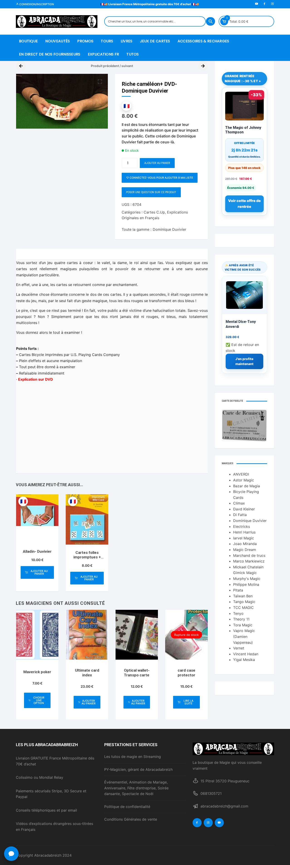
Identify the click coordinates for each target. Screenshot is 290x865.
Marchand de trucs (249, 555)
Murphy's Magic (246, 578)
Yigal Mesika (244, 659)
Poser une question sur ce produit (151, 192)
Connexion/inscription (36, 4)
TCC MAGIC (243, 607)
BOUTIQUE (28, 41)
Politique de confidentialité (127, 806)
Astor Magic (243, 480)
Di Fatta (240, 514)
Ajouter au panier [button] (39, 572)
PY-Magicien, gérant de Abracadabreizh (138, 769)
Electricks (241, 526)
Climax (239, 503)
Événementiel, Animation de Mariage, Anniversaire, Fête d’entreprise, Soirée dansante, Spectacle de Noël (136, 788)
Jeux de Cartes (155, 41)
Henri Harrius (244, 532)
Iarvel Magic (243, 538)
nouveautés (57, 41)
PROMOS (85, 41)
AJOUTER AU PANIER (157, 163)
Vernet (238, 648)
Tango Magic (244, 601)
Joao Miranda (245, 543)
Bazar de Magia (246, 486)
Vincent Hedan (245, 654)
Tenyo (238, 613)
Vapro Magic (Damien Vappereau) (244, 636)
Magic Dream (244, 549)
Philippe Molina (246, 584)
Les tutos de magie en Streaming (132, 756)
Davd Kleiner (244, 509)
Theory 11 (241, 619)
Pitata (238, 590)
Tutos (132, 54)
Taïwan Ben (243, 596)
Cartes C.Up (154, 212)
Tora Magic (242, 625)
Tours (107, 41)
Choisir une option (38, 700)
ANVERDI (241, 474)
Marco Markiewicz (249, 561)
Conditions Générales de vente (130, 819)
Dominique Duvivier (169, 229)
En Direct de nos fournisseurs (49, 54)
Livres (127, 41)
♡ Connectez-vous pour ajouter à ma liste (159, 177)
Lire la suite (188, 702)
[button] (100, 81)
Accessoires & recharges (203, 41)
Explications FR (103, 54)
